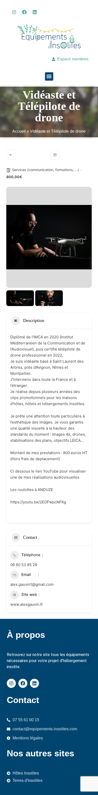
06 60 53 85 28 (23, 564)
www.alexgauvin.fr (26, 604)
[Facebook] (24, 12)
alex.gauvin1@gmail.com (32, 584)
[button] (49, 76)
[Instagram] (14, 12)
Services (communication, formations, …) (45, 170)
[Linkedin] (34, 12)
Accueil (19, 131)
